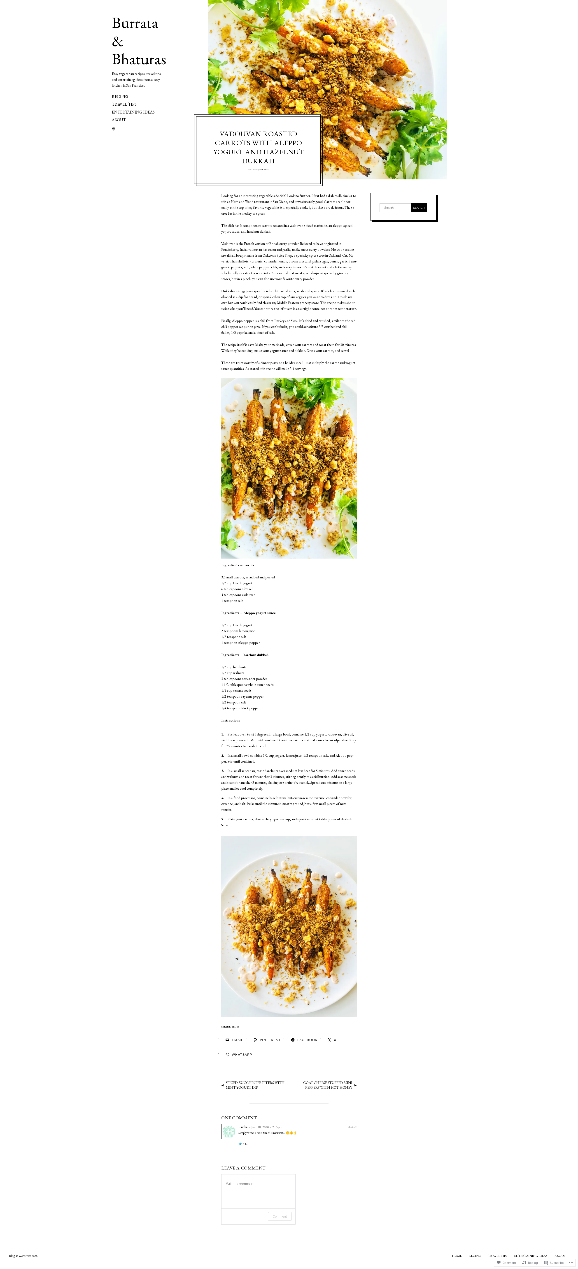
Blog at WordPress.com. (23, 1256)
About (119, 119)
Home (457, 1256)
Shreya (263, 169)
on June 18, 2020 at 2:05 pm (264, 1127)
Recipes (120, 96)
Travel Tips (124, 104)
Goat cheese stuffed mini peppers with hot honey (327, 1085)
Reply (352, 1127)
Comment (280, 1216)
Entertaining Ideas (133, 112)
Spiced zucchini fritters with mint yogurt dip (255, 1085)
